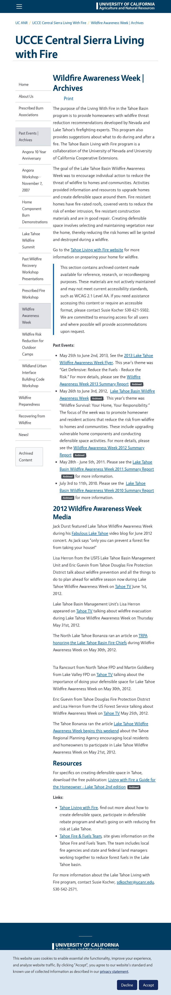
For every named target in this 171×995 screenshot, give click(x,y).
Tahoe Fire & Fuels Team (81, 836)
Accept (148, 984)
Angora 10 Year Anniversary (34, 155)
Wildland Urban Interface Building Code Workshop (34, 375)
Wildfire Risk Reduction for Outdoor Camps (33, 344)
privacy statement (114, 971)
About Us (26, 96)
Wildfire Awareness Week (30, 315)
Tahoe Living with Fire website (97, 249)
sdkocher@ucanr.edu (135, 882)
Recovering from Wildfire (32, 419)
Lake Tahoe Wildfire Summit (31, 240)
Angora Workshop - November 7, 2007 (32, 180)
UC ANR (21, 23)
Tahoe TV (112, 713)
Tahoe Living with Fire (79, 807)
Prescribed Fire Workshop (33, 294)
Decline (127, 984)
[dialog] (85, 972)
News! (24, 434)
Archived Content (26, 456)
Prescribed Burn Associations (31, 111)
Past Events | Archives (29, 136)
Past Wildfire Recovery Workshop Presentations (32, 268)
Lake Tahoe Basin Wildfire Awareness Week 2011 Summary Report (107, 468)
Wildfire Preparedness (29, 401)
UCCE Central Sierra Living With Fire (59, 23)
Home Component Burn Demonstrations (35, 211)
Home (24, 84)
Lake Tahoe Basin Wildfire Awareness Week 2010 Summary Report (107, 490)
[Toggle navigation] (19, 6)
